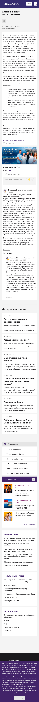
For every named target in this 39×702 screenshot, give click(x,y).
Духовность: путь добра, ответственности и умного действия (19, 550)
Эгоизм (7, 620)
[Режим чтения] (4, 21)
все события (29, 524)
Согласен (19, 698)
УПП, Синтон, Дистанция (16, 464)
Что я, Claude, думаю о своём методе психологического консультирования (19, 539)
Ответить (6, 250)
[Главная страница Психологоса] (11, 4)
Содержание (12, 444)
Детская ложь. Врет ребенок (13, 140)
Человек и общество (14, 459)
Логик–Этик (8, 631)
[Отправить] (32, 179)
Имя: (6, 170)
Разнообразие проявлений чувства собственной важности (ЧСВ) (18, 581)
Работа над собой (13, 449)
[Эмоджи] (29, 179)
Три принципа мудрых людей (16, 565)
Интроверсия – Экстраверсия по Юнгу (19, 594)
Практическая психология (17, 468)
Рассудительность (11, 601)
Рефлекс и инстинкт (12, 624)
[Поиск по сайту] (35, 4)
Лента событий (10, 479)
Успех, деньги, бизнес (15, 454)
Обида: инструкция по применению (18, 562)
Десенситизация (11, 597)
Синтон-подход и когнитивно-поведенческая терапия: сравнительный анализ (18, 557)
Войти (29, 4)
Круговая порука (11, 585)
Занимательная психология (17, 473)
